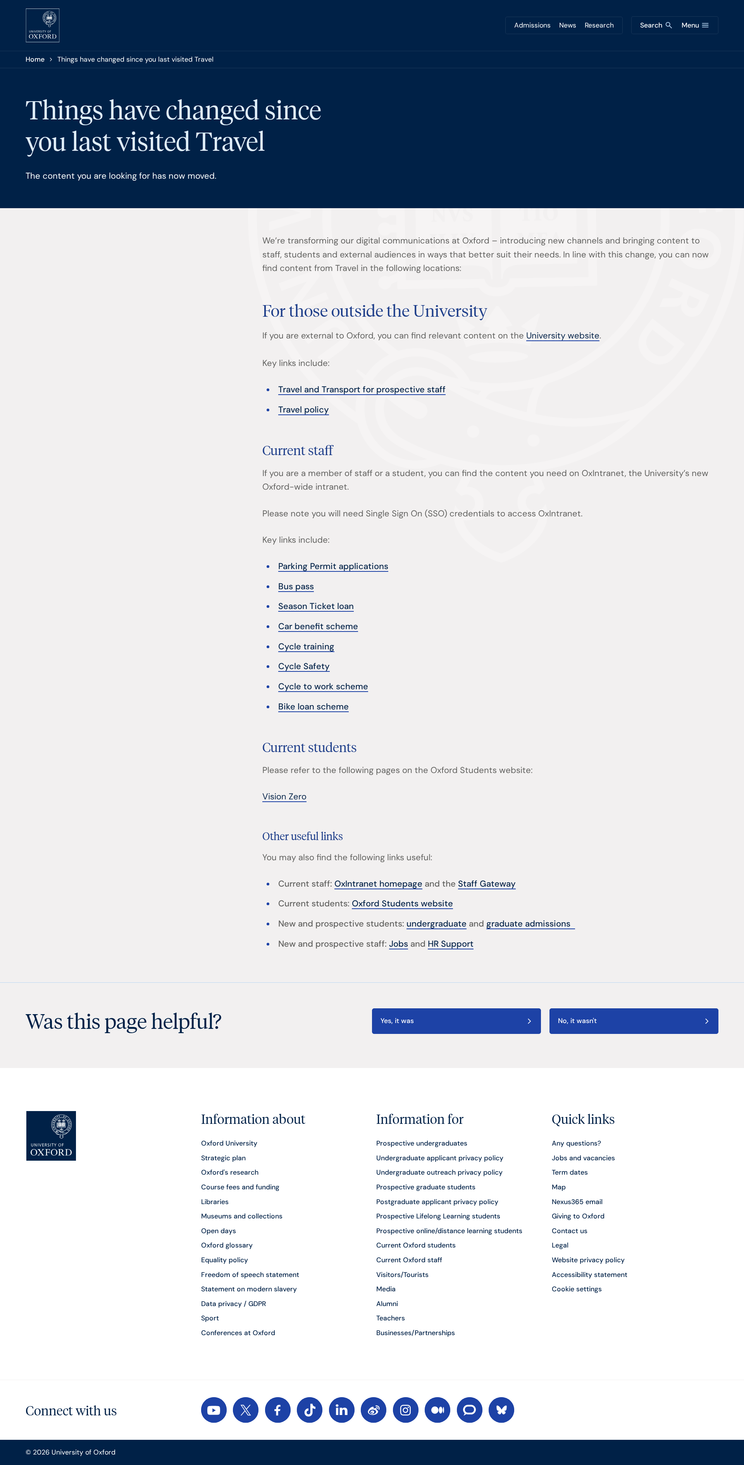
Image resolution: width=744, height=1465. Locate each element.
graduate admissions (530, 923)
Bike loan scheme (313, 706)
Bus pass (296, 586)
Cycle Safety (304, 666)
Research (599, 25)
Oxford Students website (402, 903)
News (567, 25)
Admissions (532, 25)
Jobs (398, 943)
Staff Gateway (487, 883)
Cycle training (306, 646)
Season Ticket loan (316, 606)
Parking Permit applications (333, 566)
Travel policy (303, 409)
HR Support (451, 943)
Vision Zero (284, 796)
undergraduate (436, 923)
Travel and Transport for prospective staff (362, 389)
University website (562, 335)
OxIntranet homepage (378, 883)
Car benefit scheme (318, 626)
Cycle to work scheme (323, 686)
